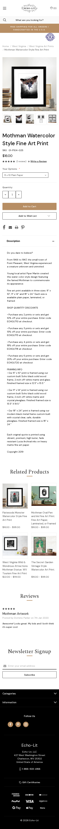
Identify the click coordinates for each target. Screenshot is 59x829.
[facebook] (10, 724)
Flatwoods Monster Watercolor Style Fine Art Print (14, 516)
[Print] (16, 227)
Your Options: (10, 168)
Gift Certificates (31, 782)
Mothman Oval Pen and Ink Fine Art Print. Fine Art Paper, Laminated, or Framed (43, 518)
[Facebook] (4, 227)
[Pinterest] (22, 227)
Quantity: (7, 187)
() (55, 8)
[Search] (3, 20)
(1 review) (21, 161)
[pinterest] (18, 724)
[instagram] (25, 724)
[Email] (10, 227)
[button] (29, 241)
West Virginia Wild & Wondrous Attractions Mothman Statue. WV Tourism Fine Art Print (15, 568)
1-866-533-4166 (31, 768)
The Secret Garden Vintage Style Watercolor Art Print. (43, 566)
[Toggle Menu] (4, 8)
